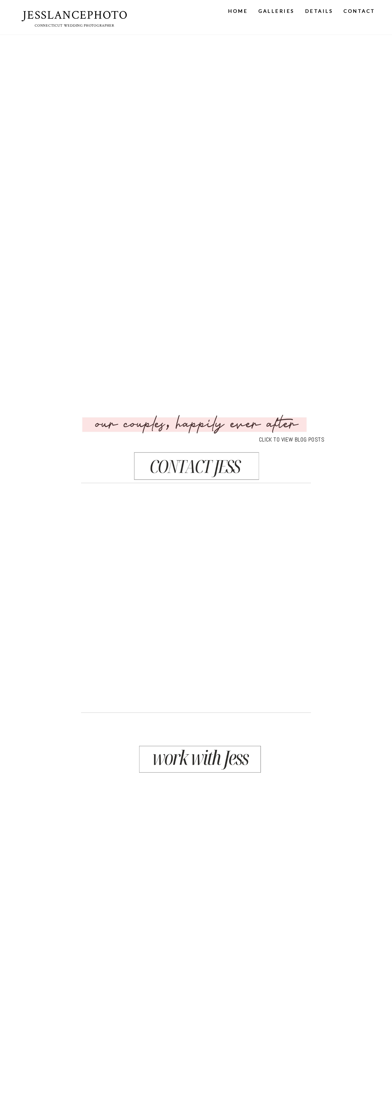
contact (359, 11)
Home (238, 11)
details (319, 11)
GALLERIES (276, 11)
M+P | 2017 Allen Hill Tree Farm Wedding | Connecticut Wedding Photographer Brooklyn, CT (195, 598)
